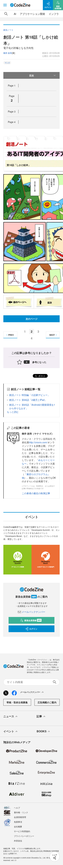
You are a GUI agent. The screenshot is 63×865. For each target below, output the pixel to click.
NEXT (52, 334)
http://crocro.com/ (38, 442)
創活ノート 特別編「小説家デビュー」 (29, 395)
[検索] (6, 14)
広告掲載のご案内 (47, 702)
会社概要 (18, 826)
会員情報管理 (20, 817)
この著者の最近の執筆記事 (36, 493)
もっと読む (13, 411)
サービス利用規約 (22, 831)
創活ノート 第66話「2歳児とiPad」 (28, 399)
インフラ (54, 14)
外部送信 (18, 840)
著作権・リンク (21, 812)
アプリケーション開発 (32, 14)
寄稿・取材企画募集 (17, 702)
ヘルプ (17, 807)
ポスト (41, 376)
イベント (8, 731)
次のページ (31, 318)
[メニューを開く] (5, 5)
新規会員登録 (32, 620)
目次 (31, 75)
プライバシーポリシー (24, 835)
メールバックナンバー (33, 611)
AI (15, 14)
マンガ (7, 63)
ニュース (8, 716)
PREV (11, 334)
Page (11, 85)
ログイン (33, 628)
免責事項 (18, 821)
